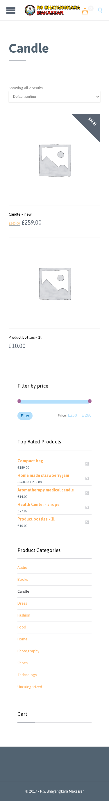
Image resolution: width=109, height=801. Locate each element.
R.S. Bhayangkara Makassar (62, 791)
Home (22, 639)
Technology (27, 675)
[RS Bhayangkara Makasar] (52, 10)
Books (22, 579)
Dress (22, 603)
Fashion (23, 615)
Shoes (22, 663)
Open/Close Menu (11, 10)
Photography (28, 651)
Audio (22, 567)
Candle (23, 591)
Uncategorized (29, 687)
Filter (25, 415)
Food (21, 627)
